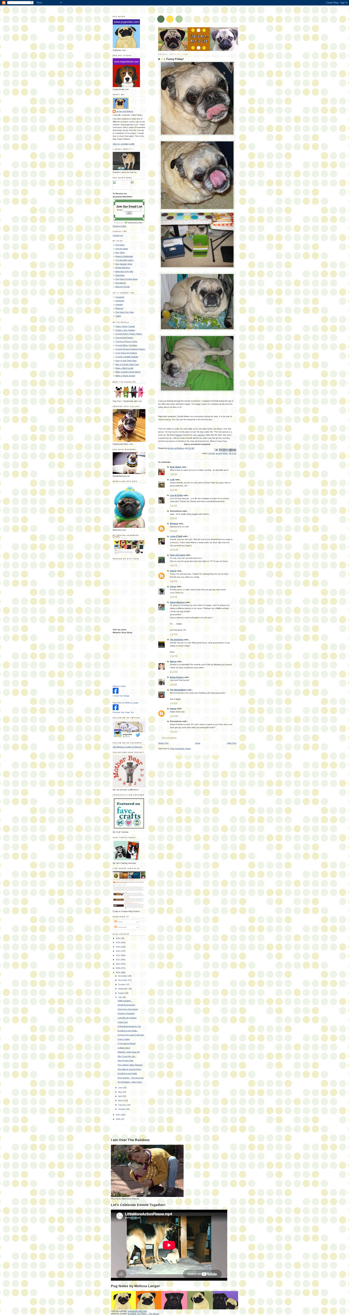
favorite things (222, 453)
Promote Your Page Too (123, 712)
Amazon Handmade (124, 256)
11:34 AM (174, 716)
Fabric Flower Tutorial (125, 326)
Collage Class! (124, 1048)
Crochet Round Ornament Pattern (130, 349)
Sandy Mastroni (177, 602)
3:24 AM (173, 684)
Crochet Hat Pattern (124, 338)
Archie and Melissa (124, 111)
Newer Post (163, 743)
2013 (118, 951)
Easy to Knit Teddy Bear (126, 360)
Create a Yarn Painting (125, 330)
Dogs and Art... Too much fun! (131, 1078)
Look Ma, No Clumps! (127, 1018)
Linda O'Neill (176, 536)
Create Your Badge (121, 696)
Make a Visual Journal (125, 376)
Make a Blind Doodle (124, 368)
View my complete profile (124, 144)
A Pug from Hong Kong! (128, 1009)
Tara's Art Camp (177, 555)
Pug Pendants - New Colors (130, 1082)
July (120, 997)
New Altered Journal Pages (129, 1069)
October (122, 984)
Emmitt (211, 453)
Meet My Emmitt (122, 287)
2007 (118, 1115)
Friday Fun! (123, 1022)
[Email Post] (216, 449)
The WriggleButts (178, 690)
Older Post (231, 743)
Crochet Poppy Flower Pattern (128, 334)
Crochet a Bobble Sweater (127, 357)
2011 (118, 959)
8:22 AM (173, 505)
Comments (122, 927)
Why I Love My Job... (127, 1056)
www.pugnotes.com (137, 1311)
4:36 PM (173, 581)
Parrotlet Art (120, 283)
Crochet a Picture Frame (126, 341)
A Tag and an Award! (127, 1043)
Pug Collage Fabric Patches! (130, 1065)
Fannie (173, 571)
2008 (118, 972)
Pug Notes (120, 245)
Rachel (178, 435)
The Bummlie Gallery (124, 260)
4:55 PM (173, 597)
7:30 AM (173, 474)
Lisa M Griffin (176, 495)
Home (197, 743)
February (122, 1105)
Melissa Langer (119, 686)
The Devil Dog (176, 639)
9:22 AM (173, 731)
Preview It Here (119, 226)
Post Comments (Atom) (180, 748)
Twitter (118, 316)
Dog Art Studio (121, 249)
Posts (119, 922)
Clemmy (200, 435)
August (121, 993)
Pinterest (119, 308)
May (120, 1092)
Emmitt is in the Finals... (128, 1031)
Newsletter (120, 275)
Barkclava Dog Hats (124, 271)
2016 (118, 938)
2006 (118, 1119)
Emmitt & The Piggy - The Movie (143, 1313)
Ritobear (174, 523)
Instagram (119, 301)
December (123, 976)
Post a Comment (169, 738)
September (123, 989)
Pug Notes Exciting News (126, 279)
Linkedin (119, 304)
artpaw (173, 708)
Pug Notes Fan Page (124, 312)
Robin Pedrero (177, 677)
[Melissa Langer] (116, 693)
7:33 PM (173, 634)
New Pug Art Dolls (125, 1060)
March (121, 1100)
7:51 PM (173, 656)
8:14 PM (173, 672)
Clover (173, 586)
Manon (173, 661)
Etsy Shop (120, 252)
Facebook (119, 297)
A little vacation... (125, 1001)
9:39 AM (173, 531)
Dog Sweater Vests (123, 264)
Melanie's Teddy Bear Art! (129, 1052)
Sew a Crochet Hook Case (127, 364)
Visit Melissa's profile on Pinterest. (128, 747)
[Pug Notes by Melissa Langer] (116, 709)
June (120, 1088)
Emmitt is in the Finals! (127, 1073)
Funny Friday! (124, 1039)
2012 (118, 955)
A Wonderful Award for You (129, 1026)
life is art (232, 453)
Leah (172, 479)
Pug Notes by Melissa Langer (126, 703)
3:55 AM (173, 703)
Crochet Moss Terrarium (126, 345)
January (122, 1109)
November (123, 980)
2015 (118, 942)
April (120, 1096)
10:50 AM (174, 549)
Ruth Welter (175, 467)
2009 (118, 968)
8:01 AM (173, 490)
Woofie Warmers (122, 267)
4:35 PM (173, 565)
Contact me (118, 235)
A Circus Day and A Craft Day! (131, 1035)
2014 (118, 947)
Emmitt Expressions (126, 1005)
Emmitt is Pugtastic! (126, 1013)
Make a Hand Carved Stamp (128, 372)
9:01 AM (173, 518)
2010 (118, 964)
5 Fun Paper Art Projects (126, 353)
